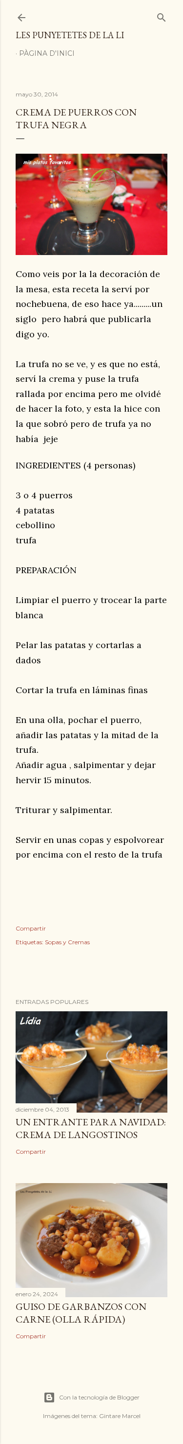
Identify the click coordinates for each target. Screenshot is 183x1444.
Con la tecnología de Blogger (99, 1397)
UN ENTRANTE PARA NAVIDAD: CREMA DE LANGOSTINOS (91, 1128)
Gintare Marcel (120, 1416)
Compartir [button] (31, 928)
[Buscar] (161, 15)
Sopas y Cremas (67, 942)
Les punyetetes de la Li (70, 35)
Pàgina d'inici (47, 53)
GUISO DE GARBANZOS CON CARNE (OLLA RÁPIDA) (81, 1313)
